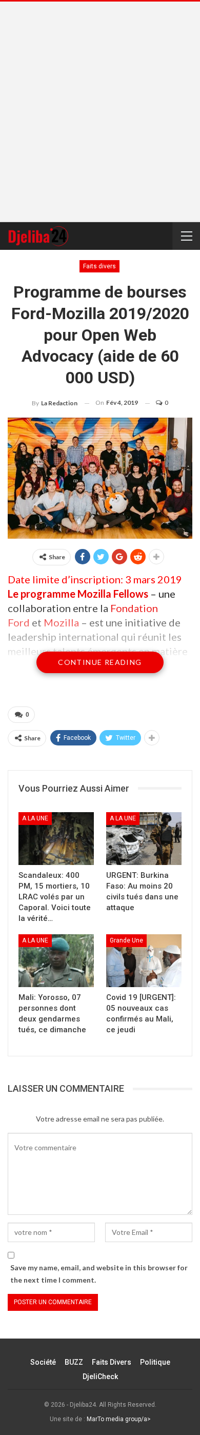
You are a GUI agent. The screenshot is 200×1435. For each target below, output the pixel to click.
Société (43, 1362)
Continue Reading (100, 662)
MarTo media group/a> (119, 1419)
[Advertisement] (100, 112)
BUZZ (74, 1362)
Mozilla (62, 622)
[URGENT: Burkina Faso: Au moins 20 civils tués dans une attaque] (144, 838)
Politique (155, 1362)
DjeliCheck (100, 1376)
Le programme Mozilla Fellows (79, 593)
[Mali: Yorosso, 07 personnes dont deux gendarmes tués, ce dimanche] (56, 960)
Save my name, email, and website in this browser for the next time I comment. (99, 1273)
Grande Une (126, 940)
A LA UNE (35, 818)
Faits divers (99, 266)
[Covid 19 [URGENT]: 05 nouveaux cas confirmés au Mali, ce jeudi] (144, 960)
